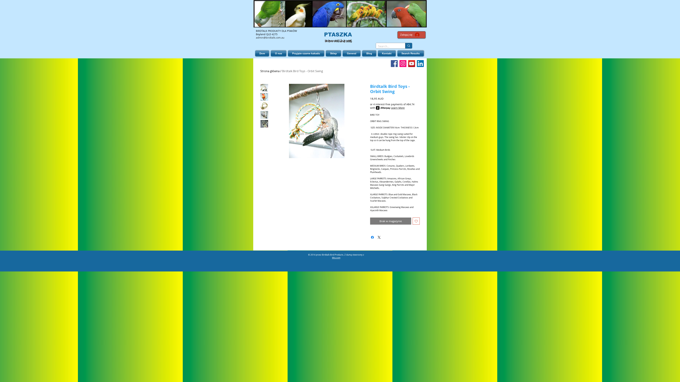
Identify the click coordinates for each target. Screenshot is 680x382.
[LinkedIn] (420, 63)
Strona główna (270, 71)
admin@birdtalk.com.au (270, 37)
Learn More (398, 107)
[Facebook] (394, 63)
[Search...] (408, 45)
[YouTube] (411, 63)
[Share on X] (379, 237)
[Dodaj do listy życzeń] (416, 221)
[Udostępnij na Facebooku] (372, 237)
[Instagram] (403, 63)
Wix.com (336, 257)
